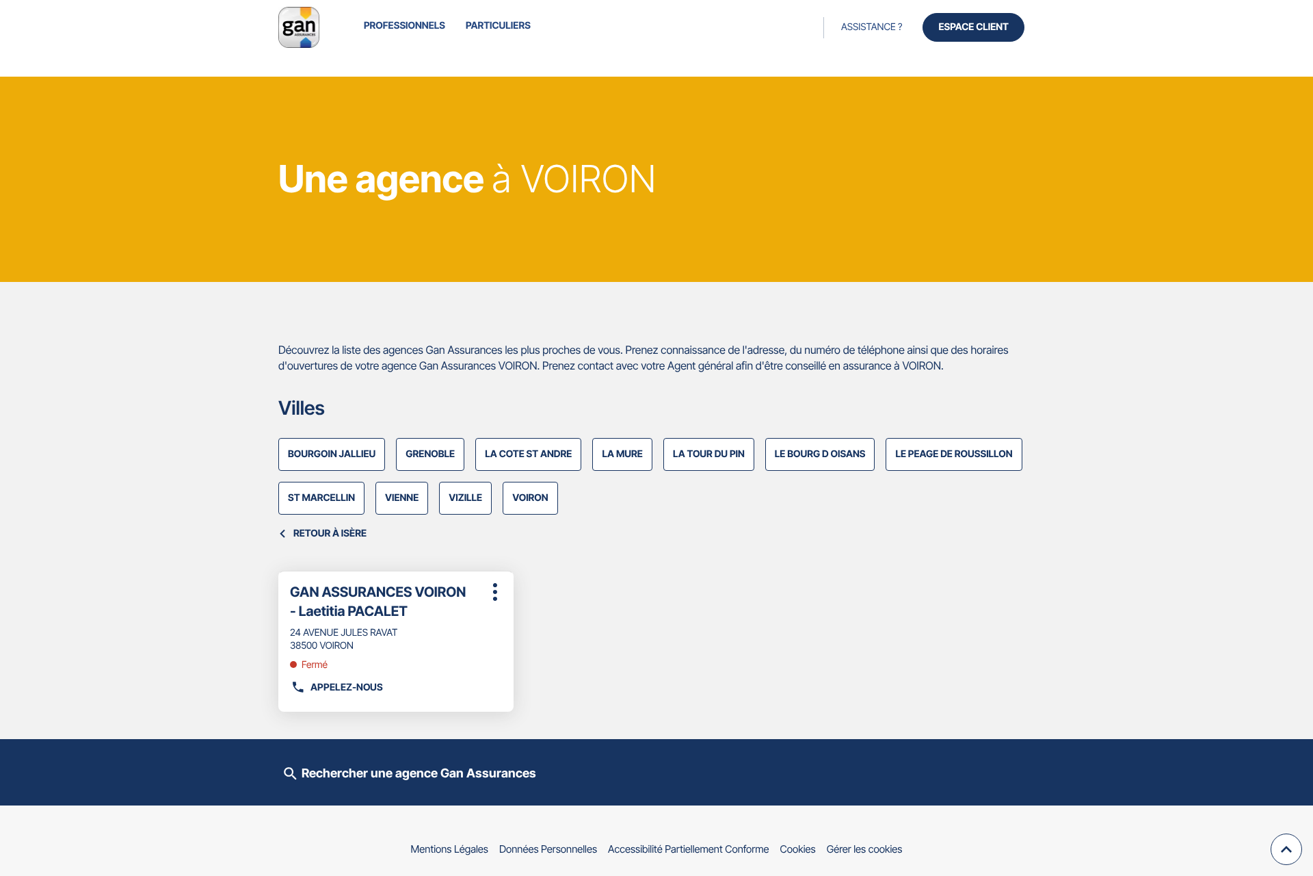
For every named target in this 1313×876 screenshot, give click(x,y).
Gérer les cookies (865, 848)
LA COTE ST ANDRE (528, 454)
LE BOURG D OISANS (820, 454)
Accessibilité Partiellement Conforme (688, 848)
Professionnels (404, 25)
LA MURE (622, 454)
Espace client (973, 27)
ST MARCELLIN (321, 498)
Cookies (798, 848)
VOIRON (530, 498)
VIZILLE (465, 498)
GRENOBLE (430, 454)
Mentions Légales (449, 848)
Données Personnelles (548, 848)
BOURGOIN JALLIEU (331, 454)
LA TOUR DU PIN (709, 454)
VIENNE (402, 498)
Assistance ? (871, 27)
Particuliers (498, 25)
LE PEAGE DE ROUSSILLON (953, 454)
